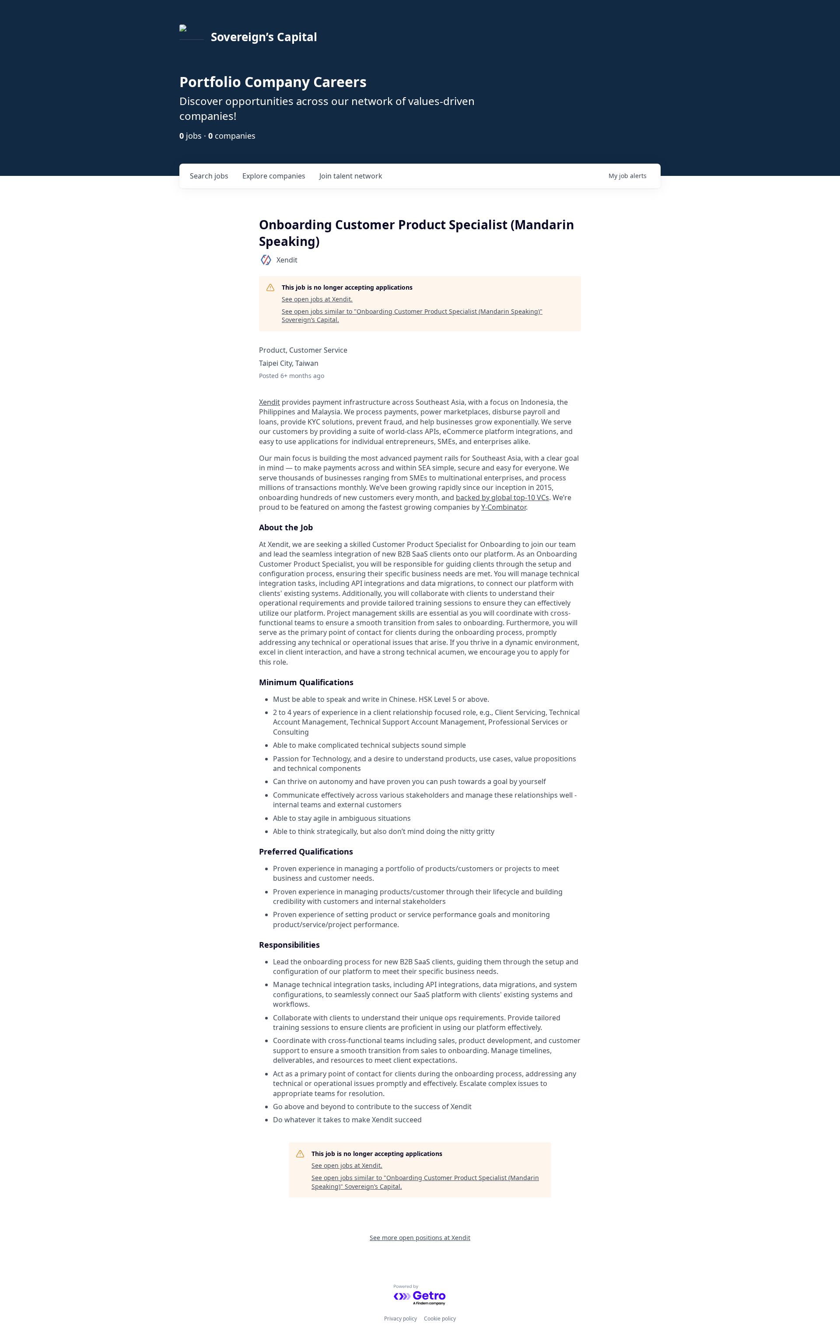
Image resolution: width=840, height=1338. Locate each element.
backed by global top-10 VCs (502, 497)
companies (273, 176)
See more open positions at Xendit (420, 1237)
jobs (209, 176)
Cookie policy (440, 1318)
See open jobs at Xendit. (317, 299)
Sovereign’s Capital (264, 37)
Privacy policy (400, 1318)
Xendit (269, 402)
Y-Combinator (503, 507)
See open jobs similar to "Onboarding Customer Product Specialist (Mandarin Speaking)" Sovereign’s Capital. (412, 315)
